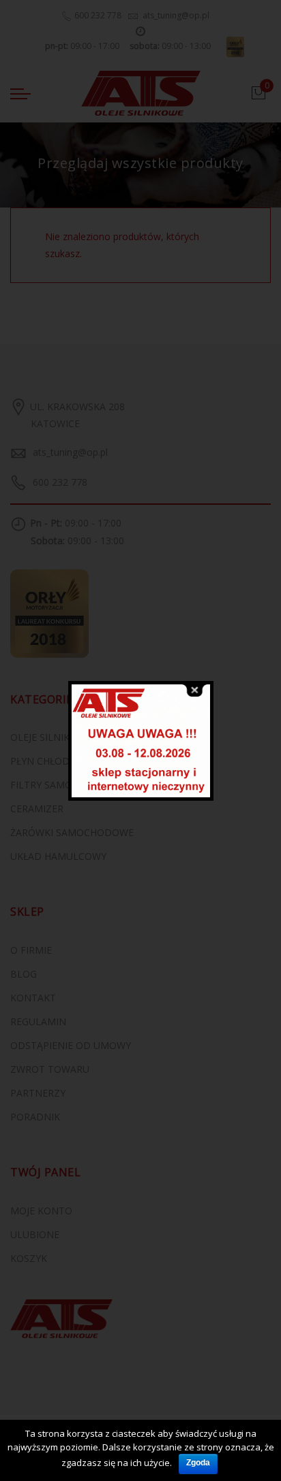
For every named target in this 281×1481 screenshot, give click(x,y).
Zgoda (198, 1462)
